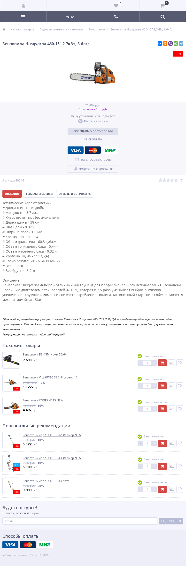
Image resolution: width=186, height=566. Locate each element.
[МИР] (110, 150)
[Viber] (170, 43)
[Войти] (23, 5)
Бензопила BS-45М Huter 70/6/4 (45, 354)
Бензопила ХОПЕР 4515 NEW (43, 400)
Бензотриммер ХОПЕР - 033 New (46, 481)
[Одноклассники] (165, 43)
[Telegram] (181, 43)
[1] (161, 180)
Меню (70, 16)
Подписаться (171, 521)
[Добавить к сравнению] (171, 362)
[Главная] (3, 29)
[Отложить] (179, 362)
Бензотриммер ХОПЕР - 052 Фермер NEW (52, 435)
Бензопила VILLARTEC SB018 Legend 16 (50, 377)
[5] (176, 180)
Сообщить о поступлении (93, 131)
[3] (168, 180)
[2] (164, 180)
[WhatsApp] (176, 43)
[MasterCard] (93, 150)
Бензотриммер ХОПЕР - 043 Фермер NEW (52, 458)
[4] (172, 180)
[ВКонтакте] (160, 43)
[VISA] (76, 150)
